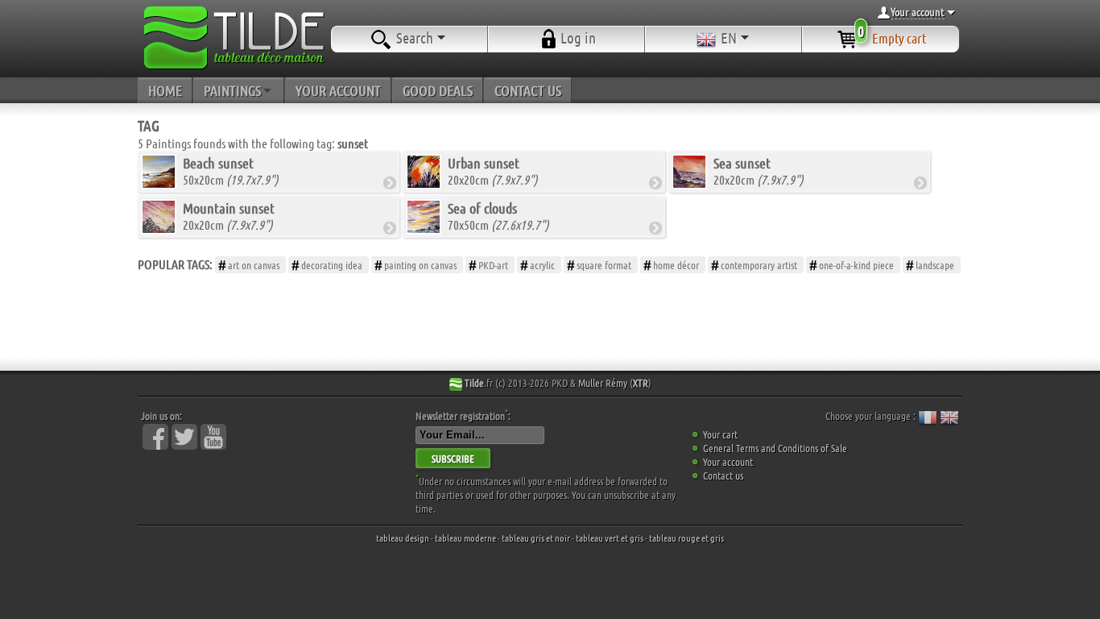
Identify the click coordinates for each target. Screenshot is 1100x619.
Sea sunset (742, 163)
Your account (728, 461)
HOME (165, 90)
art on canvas (253, 265)
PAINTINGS (232, 90)
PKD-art (493, 265)
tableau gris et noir (536, 537)
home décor (676, 265)
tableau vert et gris (609, 537)
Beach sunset (218, 163)
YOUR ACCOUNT (338, 90)
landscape (935, 265)
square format (604, 265)
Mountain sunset (229, 208)
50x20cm (231, 170)
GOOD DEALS (438, 90)
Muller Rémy (602, 382)
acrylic (542, 265)
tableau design (402, 537)
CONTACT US (527, 90)
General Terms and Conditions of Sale (775, 448)
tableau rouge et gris (686, 537)
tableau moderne (465, 537)
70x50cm (498, 215)
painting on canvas (420, 265)
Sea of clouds (482, 208)
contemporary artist (759, 265)
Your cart (720, 434)
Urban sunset (483, 163)
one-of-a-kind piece (856, 265)
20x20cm (493, 170)
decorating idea (331, 265)
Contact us (723, 475)
